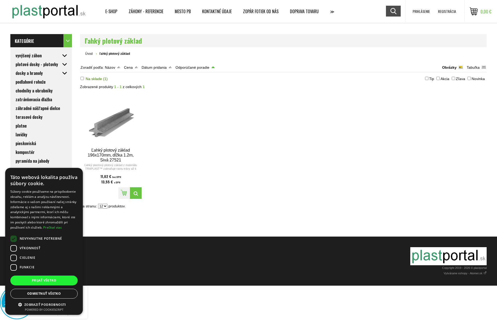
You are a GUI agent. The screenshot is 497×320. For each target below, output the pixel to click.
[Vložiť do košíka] (124, 193)
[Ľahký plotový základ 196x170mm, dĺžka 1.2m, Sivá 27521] (111, 120)
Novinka (478, 79)
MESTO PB (183, 11)
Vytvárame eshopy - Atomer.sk (463, 273)
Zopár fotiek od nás (261, 11)
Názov (110, 67)
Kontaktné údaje (217, 11)
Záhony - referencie (146, 11)
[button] (44, 304)
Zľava (460, 79)
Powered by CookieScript (44, 309)
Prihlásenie (421, 11)
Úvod (89, 54)
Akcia (445, 79)
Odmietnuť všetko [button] (44, 293)
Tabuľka (473, 67)
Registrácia (447, 11)
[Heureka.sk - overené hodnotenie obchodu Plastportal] (44, 318)
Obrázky (449, 67)
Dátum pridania (154, 67)
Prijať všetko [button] (44, 280)
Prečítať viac (52, 227)
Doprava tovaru (304, 11)
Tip (431, 79)
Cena (128, 67)
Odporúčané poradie (192, 67)
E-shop (111, 11)
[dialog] (44, 241)
